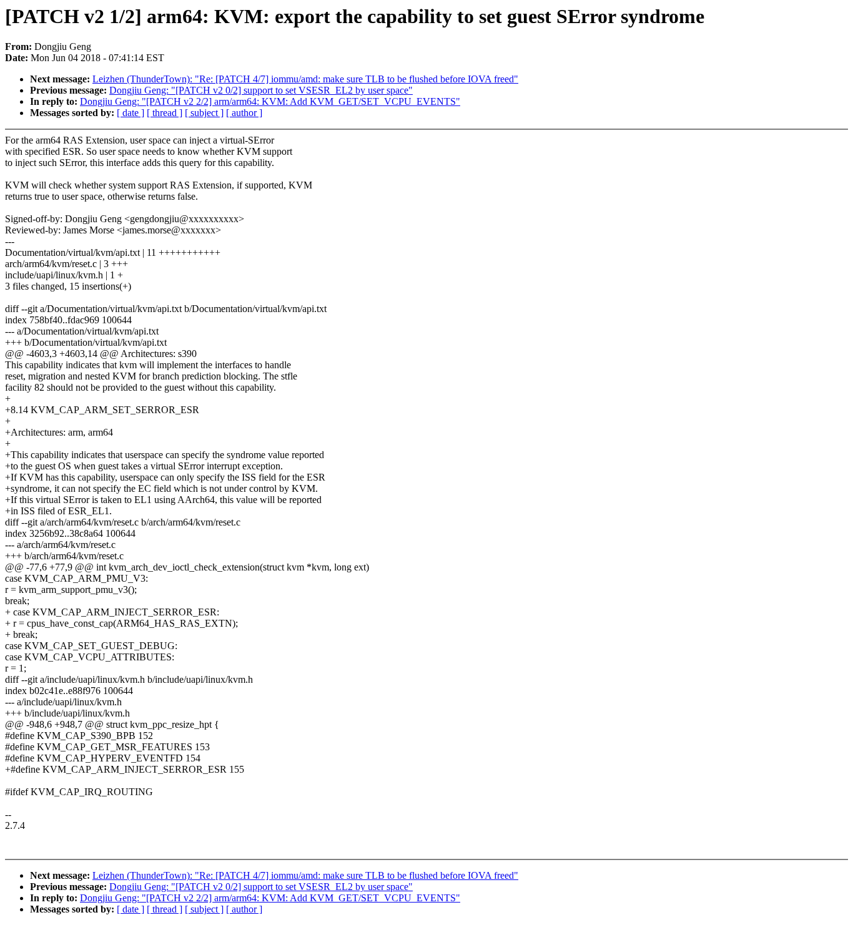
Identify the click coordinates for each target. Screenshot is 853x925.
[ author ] (244, 112)
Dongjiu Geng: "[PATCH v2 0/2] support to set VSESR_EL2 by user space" (261, 90)
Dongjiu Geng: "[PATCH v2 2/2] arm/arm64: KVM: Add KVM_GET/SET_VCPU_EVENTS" (270, 101)
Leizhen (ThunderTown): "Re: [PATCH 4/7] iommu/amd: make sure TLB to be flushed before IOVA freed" (305, 79)
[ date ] (130, 112)
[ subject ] (204, 112)
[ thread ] (164, 112)
